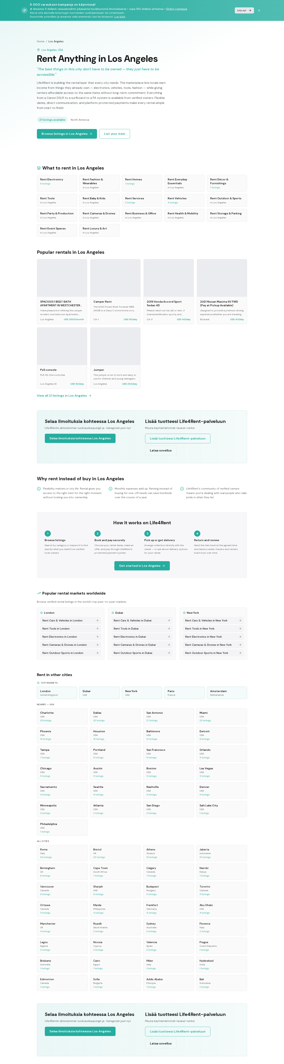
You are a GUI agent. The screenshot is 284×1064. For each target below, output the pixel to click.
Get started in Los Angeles (140, 566)
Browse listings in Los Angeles (65, 134)
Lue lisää (119, 16)
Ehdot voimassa (176, 9)
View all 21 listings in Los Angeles (62, 396)
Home (40, 41)
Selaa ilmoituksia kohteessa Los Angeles (80, 438)
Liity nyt (241, 10)
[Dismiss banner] (259, 10)
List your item (114, 134)
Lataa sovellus (161, 450)
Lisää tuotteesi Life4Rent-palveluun (178, 438)
